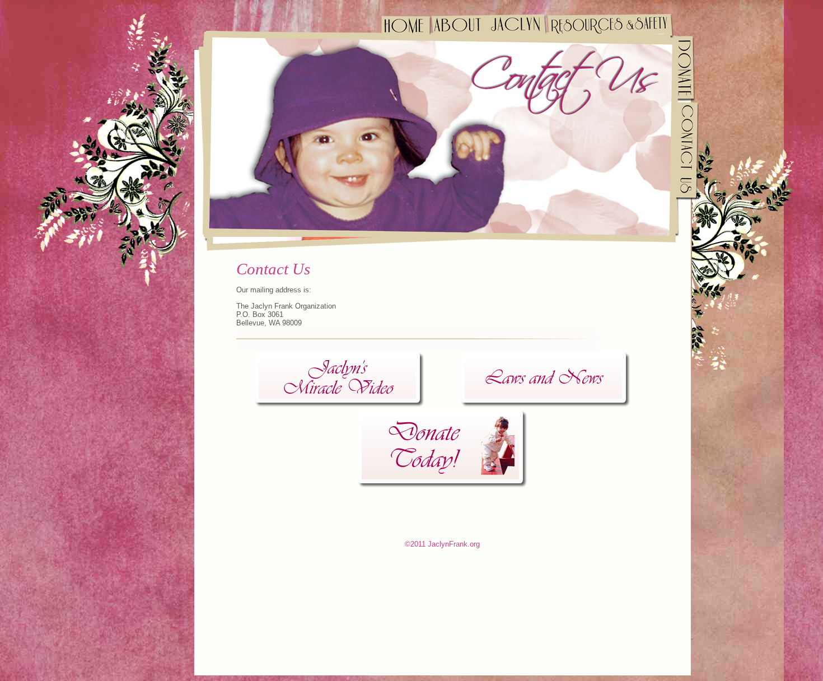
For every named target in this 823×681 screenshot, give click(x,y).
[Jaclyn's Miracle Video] (339, 379)
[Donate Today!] (442, 449)
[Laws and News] (545, 379)
